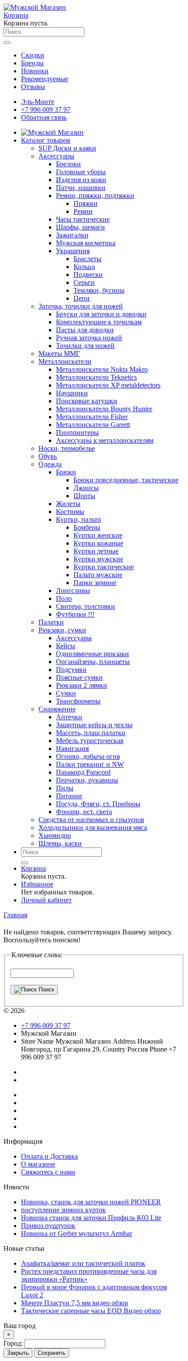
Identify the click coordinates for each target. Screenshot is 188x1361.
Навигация (72, 748)
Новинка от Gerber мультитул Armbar (76, 1233)
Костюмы (70, 511)
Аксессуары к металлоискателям (104, 440)
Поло (64, 598)
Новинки (35, 71)
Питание (69, 796)
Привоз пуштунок (48, 1225)
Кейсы (65, 646)
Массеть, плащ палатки (90, 732)
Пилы (64, 788)
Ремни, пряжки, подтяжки (95, 195)
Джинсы (86, 488)
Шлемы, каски (60, 843)
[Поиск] (24, 863)
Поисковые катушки (86, 401)
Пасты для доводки (85, 330)
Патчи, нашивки (80, 187)
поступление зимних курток (63, 1210)
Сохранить (52, 1353)
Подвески (88, 274)
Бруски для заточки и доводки (101, 314)
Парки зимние (94, 582)
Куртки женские (97, 535)
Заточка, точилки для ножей (80, 306)
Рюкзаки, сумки (62, 630)
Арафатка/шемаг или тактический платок (83, 1263)
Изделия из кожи (81, 179)
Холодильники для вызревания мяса (92, 827)
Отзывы (33, 86)
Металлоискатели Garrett (93, 424)
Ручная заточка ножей (89, 337)
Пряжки (85, 203)
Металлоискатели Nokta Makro (102, 369)
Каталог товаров (45, 140)
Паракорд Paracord (83, 772)
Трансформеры (78, 701)
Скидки (32, 55)
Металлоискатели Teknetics (96, 377)
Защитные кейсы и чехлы (94, 725)
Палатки (51, 622)
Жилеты (68, 503)
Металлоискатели (64, 361)
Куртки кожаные (98, 543)
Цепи (81, 298)
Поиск (45, 989)
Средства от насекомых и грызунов (91, 819)
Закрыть (18, 1353)
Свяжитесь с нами (48, 1172)
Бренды (32, 63)
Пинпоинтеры (77, 432)
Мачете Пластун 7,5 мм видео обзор (74, 1303)
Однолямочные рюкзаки (92, 653)
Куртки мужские (98, 559)
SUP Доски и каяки (67, 148)
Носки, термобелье (66, 448)
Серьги (84, 282)
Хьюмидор (54, 835)
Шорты (84, 495)
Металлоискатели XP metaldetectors (108, 385)
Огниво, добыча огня (88, 756)
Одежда (50, 464)
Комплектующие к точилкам (99, 322)
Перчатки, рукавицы (87, 780)
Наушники (72, 393)
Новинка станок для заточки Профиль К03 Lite (91, 1217)
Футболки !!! (75, 614)
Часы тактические (83, 219)
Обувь (47, 456)
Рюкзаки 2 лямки (81, 685)
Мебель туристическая (89, 740)
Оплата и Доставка (49, 1156)
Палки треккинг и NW (90, 764)
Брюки (66, 472)
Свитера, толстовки (85, 606)
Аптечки (69, 717)
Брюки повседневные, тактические (125, 480)
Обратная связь (43, 117)
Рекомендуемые (44, 79)
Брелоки (68, 164)
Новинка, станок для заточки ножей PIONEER (91, 1202)
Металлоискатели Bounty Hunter (104, 409)
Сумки (66, 693)
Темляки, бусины (99, 290)
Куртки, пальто (78, 519)
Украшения (73, 251)
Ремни (83, 211)
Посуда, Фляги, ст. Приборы (98, 804)
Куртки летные (95, 551)
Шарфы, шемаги (80, 227)
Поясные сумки (79, 677)
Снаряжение (57, 709)
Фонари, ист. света (84, 811)
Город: (13, 1343)
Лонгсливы (73, 590)
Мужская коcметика (85, 243)
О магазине (38, 1164)
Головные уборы (81, 172)
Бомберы (86, 527)
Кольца (84, 266)
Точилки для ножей (85, 345)
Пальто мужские (97, 574)
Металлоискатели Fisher (92, 416)
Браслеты (87, 258)
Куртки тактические (103, 567)
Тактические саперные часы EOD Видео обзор (91, 1310)
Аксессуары (56, 156)
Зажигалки (72, 235)
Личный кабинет (46, 900)
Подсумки (71, 669)
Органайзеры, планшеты (93, 661)
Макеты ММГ (59, 353)
